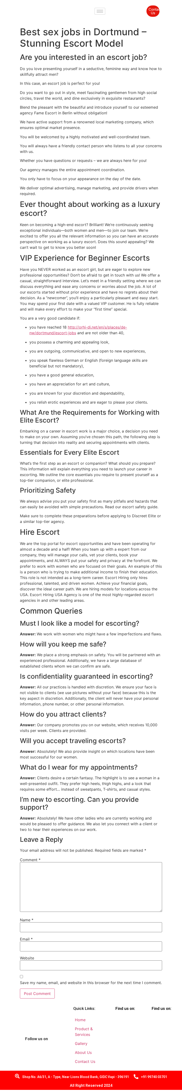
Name (26, 920)
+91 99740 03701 (154, 1077)
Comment (30, 860)
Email (26, 939)
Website (27, 958)
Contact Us (154, 11)
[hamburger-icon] (100, 11)
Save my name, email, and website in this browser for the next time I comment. (91, 983)
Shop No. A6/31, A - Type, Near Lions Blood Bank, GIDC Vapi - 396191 (75, 1077)
